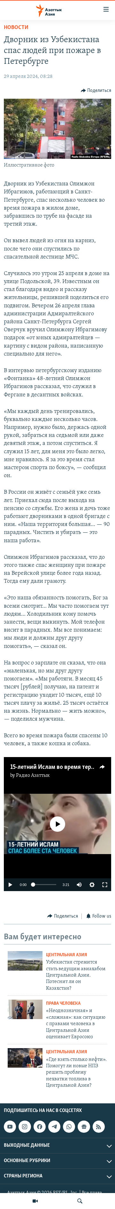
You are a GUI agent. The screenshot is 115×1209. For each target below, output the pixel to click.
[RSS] (99, 1127)
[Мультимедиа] (35, 1201)
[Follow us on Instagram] (25, 1127)
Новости (16, 28)
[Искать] (79, 1201)
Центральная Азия (66, 955)
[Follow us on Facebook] (40, 1127)
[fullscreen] (104, 884)
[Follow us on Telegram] (54, 1127)
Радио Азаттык (33, 775)
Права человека (63, 1003)
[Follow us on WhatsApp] (69, 1127)
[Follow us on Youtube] (10, 1127)
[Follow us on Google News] (84, 1127)
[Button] (96, 90)
